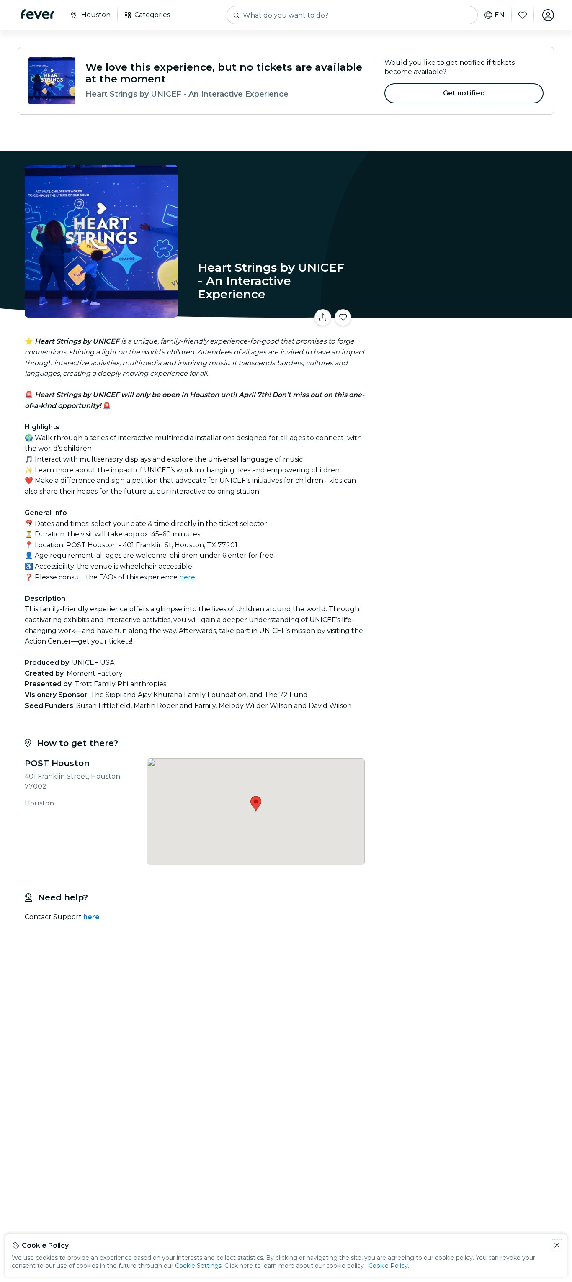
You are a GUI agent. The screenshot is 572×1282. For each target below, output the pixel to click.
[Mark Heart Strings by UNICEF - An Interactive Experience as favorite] (343, 317)
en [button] (500, 15)
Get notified (464, 93)
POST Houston (57, 763)
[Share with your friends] (322, 317)
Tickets (461, 312)
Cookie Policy (388, 1265)
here (187, 577)
